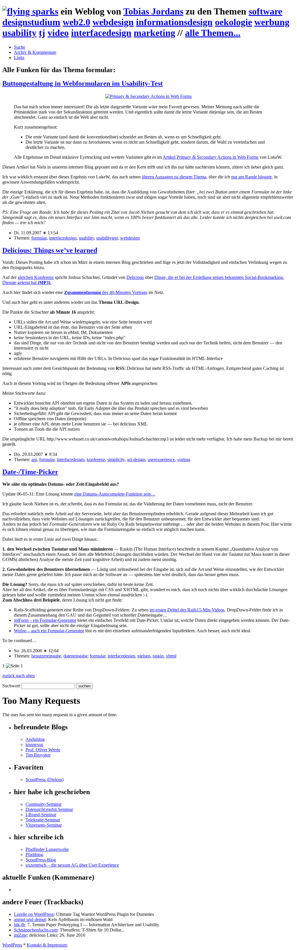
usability (19, 33)
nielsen (143, 655)
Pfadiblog (34, 854)
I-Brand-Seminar (41, 814)
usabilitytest (107, 237)
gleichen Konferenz (36, 277)
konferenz (96, 459)
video (58, 33)
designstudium (31, 22)
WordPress (12, 944)
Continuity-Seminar (43, 804)
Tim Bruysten (38, 754)
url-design (136, 459)
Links (19, 57)
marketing (154, 33)
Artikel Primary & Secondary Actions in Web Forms (210, 157)
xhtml (171, 655)
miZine (20, 935)
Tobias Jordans (153, 11)
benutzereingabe (46, 655)
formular (39, 237)
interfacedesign (101, 33)
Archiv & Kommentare (35, 52)
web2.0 (76, 22)
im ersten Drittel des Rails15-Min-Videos (187, 609)
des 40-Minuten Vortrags (105, 292)
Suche (19, 47)
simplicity (116, 459)
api (34, 459)
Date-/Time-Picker (30, 472)
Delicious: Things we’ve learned (49, 250)
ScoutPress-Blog (41, 859)
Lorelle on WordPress (34, 914)
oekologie (233, 22)
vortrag (183, 459)
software (265, 11)
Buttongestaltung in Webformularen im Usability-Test (82, 83)
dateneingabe (76, 655)
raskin (158, 655)
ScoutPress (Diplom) (45, 779)
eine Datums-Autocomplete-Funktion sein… (114, 494)
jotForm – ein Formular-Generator (45, 620)
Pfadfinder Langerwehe (47, 849)
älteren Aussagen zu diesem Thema (174, 176)
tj (42, 33)
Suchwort (11, 685)
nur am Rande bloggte (251, 176)
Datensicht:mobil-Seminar (49, 809)
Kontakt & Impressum (47, 944)
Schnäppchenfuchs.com (35, 929)
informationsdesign (174, 22)
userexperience (161, 459)
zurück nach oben (18, 675)
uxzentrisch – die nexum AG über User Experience (72, 865)
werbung (271, 22)
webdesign (113, 22)
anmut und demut (30, 919)
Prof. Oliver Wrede (43, 749)
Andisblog (35, 739)
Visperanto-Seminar (44, 825)
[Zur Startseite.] (30, 11)
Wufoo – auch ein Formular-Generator (49, 630)
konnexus (34, 744)
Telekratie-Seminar (43, 819)
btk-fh (19, 924)
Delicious (135, 277)
